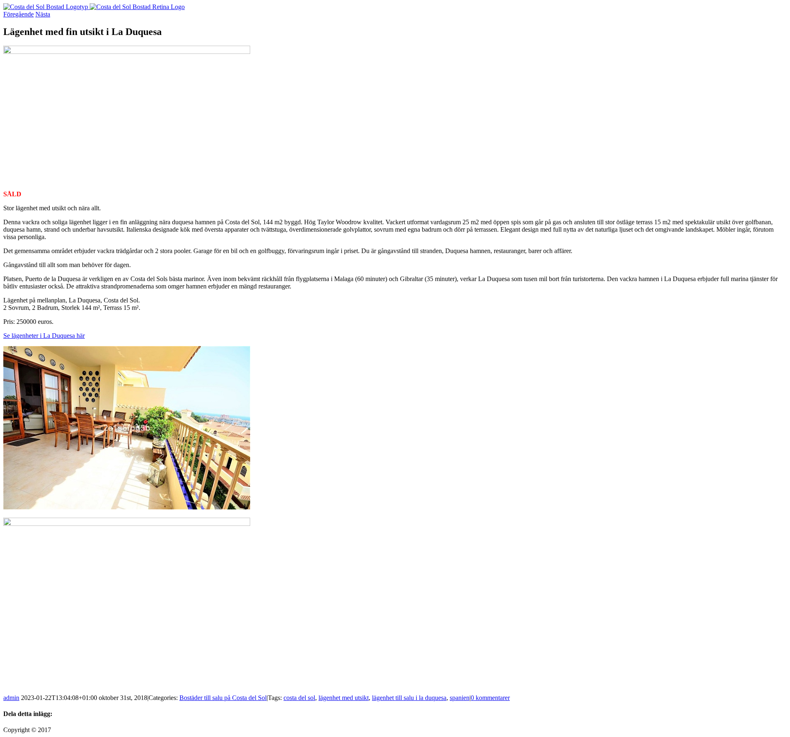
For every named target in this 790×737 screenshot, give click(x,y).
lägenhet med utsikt (343, 697)
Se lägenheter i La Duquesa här (44, 335)
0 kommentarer (490, 697)
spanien (459, 697)
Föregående (18, 14)
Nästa (42, 14)
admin (11, 697)
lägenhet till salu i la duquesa (409, 697)
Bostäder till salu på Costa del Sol (223, 697)
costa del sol (299, 697)
